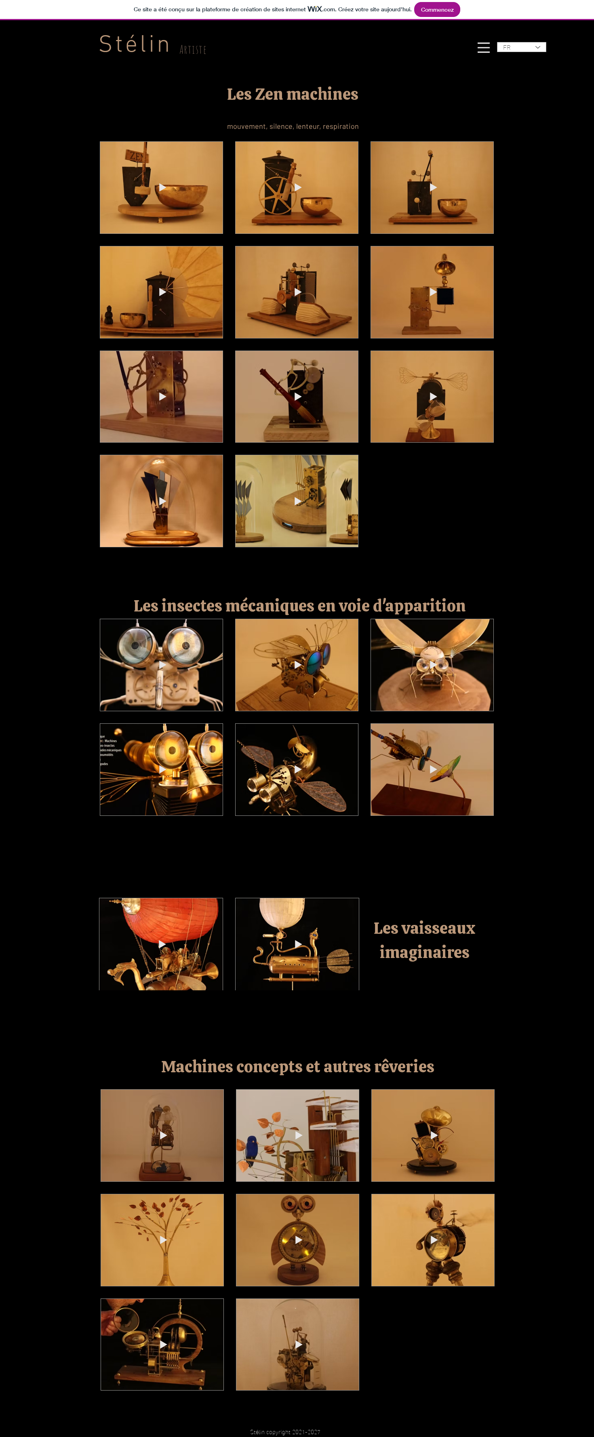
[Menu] (484, 47)
